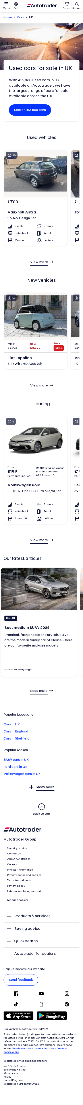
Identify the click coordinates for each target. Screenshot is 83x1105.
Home (8, 17)
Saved (67, 8)
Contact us (14, 853)
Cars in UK (12, 724)
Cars (20, 17)
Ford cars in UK (15, 767)
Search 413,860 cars (30, 110)
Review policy (16, 886)
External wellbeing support (24, 891)
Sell (16, 8)
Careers (12, 864)
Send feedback (21, 980)
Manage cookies (18, 900)
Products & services (32, 916)
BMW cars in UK (16, 760)
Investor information (20, 870)
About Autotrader (18, 859)
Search (76, 8)
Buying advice (27, 929)
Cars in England (16, 731)
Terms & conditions (19, 880)
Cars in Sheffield (16, 738)
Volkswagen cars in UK (22, 774)
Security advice (17, 848)
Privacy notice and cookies (24, 875)
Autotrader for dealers (35, 954)
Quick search (26, 941)
